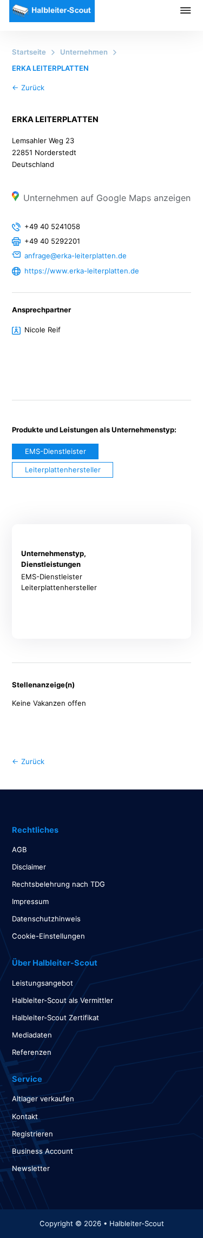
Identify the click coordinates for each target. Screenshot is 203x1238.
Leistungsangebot (42, 983)
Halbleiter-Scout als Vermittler (62, 1000)
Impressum (30, 901)
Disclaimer (29, 866)
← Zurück (28, 87)
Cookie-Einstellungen (48, 936)
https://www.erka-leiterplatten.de (81, 270)
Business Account (42, 1151)
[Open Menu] (191, 10)
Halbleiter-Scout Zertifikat (55, 1017)
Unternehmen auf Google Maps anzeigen (107, 197)
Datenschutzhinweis (46, 918)
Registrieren (32, 1133)
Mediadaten (32, 1034)
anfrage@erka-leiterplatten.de (75, 255)
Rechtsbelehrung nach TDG (58, 884)
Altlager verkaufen (43, 1098)
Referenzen (31, 1052)
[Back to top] (165, 1205)
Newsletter (31, 1168)
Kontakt (25, 1116)
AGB (19, 849)
